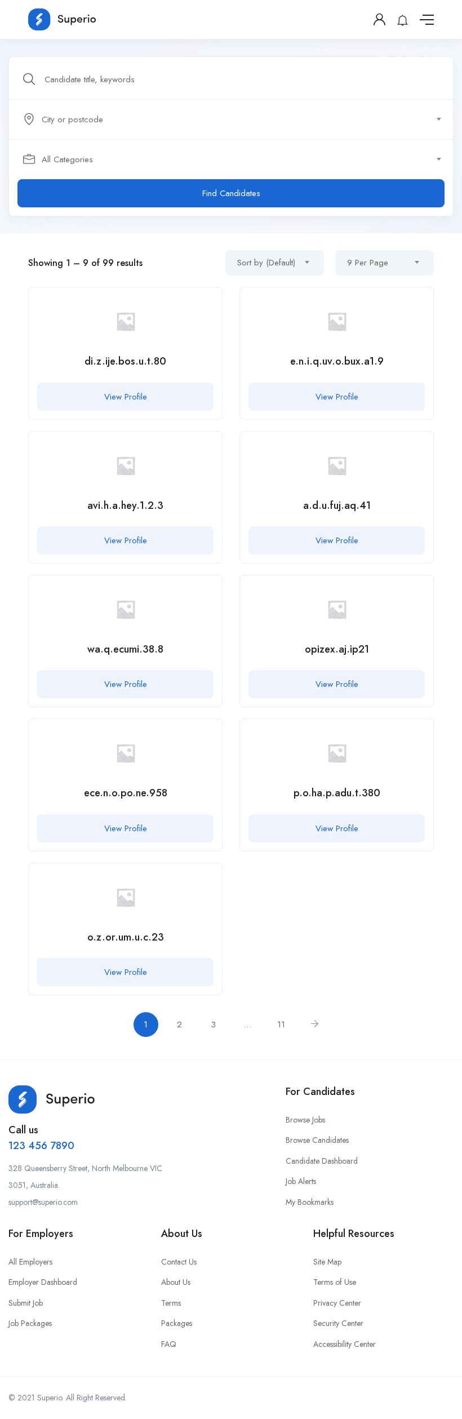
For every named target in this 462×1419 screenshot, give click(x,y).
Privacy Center (337, 1303)
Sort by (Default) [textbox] (266, 262)
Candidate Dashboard (322, 1161)
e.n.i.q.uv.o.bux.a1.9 (337, 361)
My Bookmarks (310, 1202)
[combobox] (237, 119)
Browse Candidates (317, 1140)
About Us (175, 1282)
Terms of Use (334, 1282)
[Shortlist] (205, 304)
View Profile (125, 397)
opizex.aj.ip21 (337, 649)
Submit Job (25, 1303)
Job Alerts (301, 1181)
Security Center (338, 1323)
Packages (176, 1323)
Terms (171, 1303)
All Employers (30, 1261)
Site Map (327, 1261)
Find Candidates (231, 193)
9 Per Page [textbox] (367, 262)
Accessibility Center (344, 1344)
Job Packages (30, 1323)
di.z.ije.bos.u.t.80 (125, 361)
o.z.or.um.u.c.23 (125, 937)
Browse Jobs (305, 1119)
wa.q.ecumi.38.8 (125, 649)
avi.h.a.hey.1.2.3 (125, 505)
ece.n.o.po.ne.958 (125, 793)
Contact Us (179, 1261)
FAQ (168, 1344)
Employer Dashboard (42, 1282)
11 (281, 1024)
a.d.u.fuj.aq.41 (337, 505)
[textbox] (230, 119)
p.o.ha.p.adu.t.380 (337, 793)
